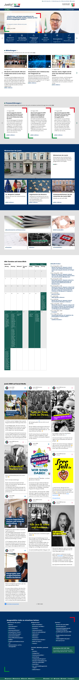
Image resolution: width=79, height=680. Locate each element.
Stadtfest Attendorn (57, 319)
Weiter (41, 264)
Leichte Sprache (47, 1)
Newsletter (32, 678)
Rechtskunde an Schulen (39, 639)
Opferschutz (36, 634)
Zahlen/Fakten (36, 669)
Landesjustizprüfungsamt (39, 659)
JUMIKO (10, 639)
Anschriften (35, 664)
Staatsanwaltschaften (38, 655)
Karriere (57, 622)
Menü (8, 9)
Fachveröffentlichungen (14, 634)
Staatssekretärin (13, 626)
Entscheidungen (70, 9)
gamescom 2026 (19, 315)
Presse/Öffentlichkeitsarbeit (16, 637)
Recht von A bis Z (37, 641)
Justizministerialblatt (14, 636)
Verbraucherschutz (37, 630)
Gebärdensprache (56, 1)
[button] (2, 38)
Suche (61, 9)
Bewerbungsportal (60, 626)
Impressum (8, 678)
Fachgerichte (36, 653)
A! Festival (54, 312)
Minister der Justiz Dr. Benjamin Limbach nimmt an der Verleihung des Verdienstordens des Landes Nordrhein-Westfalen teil (7, 320)
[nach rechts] (77, 38)
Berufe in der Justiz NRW (62, 624)
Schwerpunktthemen (14, 630)
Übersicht (24, 678)
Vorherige (34, 264)
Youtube (57, 678)
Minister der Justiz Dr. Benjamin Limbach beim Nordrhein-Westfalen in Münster (37, 318)
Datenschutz (17, 678)
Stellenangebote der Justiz (62, 638)
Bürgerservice (35, 622)
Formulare (35, 628)
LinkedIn (64, 678)
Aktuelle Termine (55, 263)
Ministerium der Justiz (13, 622)
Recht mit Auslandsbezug (39, 632)
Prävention (35, 637)
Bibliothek (35, 636)
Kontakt (73, 1)
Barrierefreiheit (65, 1)
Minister (11, 624)
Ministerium (12, 628)
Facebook (47, 678)
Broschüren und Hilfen (38, 626)
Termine (35, 643)
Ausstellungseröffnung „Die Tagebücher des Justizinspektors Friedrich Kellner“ (62, 316)
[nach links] (2, 38)
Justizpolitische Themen (14, 632)
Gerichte (35, 651)
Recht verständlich (37, 624)
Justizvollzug (36, 657)
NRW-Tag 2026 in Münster (31, 315)
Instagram (71, 678)
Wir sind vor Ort (60, 640)
